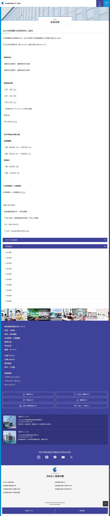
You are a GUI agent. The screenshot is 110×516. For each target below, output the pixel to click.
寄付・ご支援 (10, 367)
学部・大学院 (10, 330)
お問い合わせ (10, 359)
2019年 (8, 279)
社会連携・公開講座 (12, 338)
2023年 (8, 258)
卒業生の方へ (30, 400)
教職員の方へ (84, 400)
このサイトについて (12, 377)
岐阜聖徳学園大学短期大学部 (11, 489)
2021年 (8, 268)
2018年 (8, 285)
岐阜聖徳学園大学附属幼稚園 (11, 492)
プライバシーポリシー (13, 381)
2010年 (8, 301)
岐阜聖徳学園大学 (60, 482)
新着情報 (8, 373)
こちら (14, 121)
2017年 (8, 290)
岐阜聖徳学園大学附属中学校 (63, 489)
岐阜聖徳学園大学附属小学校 (63, 485)
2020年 (8, 274)
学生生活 (8, 346)
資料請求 (8, 363)
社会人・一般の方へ (83, 406)
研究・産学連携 (11, 334)
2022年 (8, 263)
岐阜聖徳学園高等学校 (9, 485)
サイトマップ (10, 385)
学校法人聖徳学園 (8, 482)
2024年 (8, 252)
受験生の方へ (30, 394)
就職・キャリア (11, 349)
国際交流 (8, 342)
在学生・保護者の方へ (83, 394)
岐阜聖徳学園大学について (15, 326)
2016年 (8, 295)
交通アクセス (10, 355)
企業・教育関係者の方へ (30, 406)
